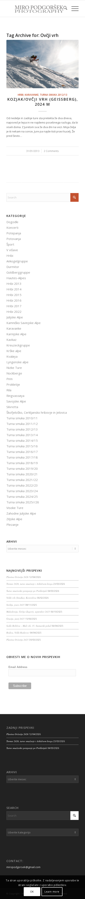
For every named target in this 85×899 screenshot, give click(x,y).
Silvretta (12, 407)
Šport (10, 244)
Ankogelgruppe (17, 261)
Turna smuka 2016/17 (22, 452)
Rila (8, 390)
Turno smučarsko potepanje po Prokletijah (26, 590)
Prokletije (13, 384)
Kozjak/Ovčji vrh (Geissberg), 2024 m (42, 102)
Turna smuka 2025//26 (22, 502)
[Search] (63, 8)
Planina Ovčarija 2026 (17, 577)
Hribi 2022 (13, 311)
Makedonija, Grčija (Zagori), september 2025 (28, 611)
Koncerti (12, 227)
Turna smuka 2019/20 (22, 468)
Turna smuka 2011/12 (22, 424)
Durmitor (12, 267)
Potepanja (13, 233)
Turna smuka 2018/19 (22, 463)
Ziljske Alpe (14, 519)
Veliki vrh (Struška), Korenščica (21, 597)
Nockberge (14, 373)
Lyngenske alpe (17, 362)
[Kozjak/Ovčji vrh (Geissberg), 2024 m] (42, 64)
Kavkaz (11, 340)
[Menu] (73, 8)
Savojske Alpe (16, 401)
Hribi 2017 (13, 306)
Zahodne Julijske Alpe (21, 513)
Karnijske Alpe (16, 334)
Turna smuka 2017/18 (22, 457)
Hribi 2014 (13, 289)
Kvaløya (12, 356)
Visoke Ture (14, 508)
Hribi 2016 (13, 300)
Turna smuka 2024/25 (22, 496)
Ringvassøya (15, 396)
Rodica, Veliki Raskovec (17, 632)
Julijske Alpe (14, 317)
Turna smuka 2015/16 (22, 446)
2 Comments (51, 151)
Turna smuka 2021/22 (22, 480)
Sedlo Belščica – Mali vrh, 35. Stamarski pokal (28, 625)
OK (32, 891)
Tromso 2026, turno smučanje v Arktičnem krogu (29, 583)
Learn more (52, 891)
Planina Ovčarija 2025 (17, 639)
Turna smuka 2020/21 (22, 474)
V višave (12, 250)
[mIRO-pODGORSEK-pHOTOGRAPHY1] (35, 8)
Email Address (17, 667)
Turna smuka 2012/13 (53, 94)
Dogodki (12, 222)
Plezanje (12, 524)
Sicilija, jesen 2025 (15, 604)
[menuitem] (63, 8)
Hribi (21, 94)
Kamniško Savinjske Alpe (23, 323)
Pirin (9, 379)
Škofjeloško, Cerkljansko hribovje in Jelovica (36, 412)
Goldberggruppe (18, 272)
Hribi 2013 (13, 283)
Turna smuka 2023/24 (22, 491)
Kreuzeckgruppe (18, 345)
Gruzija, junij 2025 (15, 618)
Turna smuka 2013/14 (22, 435)
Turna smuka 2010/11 (22, 418)
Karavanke (32, 94)
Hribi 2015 (13, 295)
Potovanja (13, 239)
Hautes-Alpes (16, 278)
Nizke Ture (14, 368)
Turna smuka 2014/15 (22, 440)
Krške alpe (13, 351)
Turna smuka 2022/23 (22, 485)
